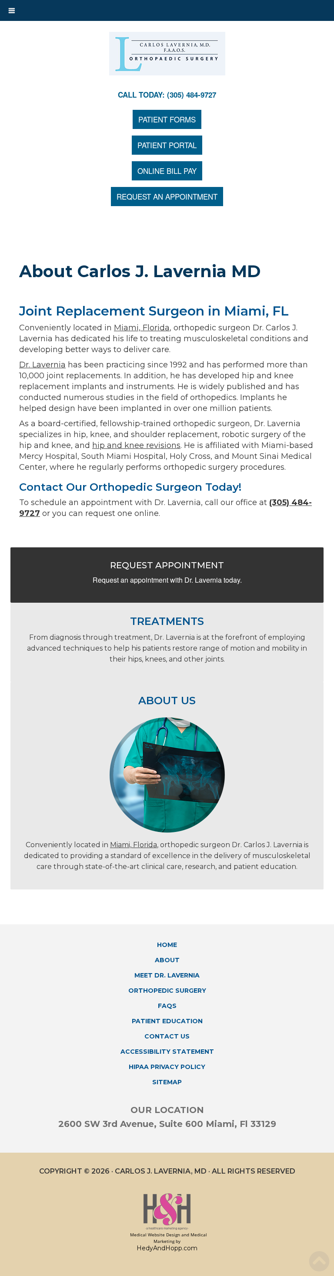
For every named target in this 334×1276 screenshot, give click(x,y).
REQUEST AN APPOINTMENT (167, 196)
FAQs (167, 1006)
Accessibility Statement (167, 1051)
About (167, 960)
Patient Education (167, 1021)
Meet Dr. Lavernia (167, 975)
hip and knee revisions (136, 445)
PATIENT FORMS (167, 119)
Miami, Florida (142, 328)
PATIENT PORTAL (167, 144)
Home (167, 945)
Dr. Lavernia (42, 365)
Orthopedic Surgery (167, 990)
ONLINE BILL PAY (167, 170)
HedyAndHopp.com (167, 1248)
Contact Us (167, 1036)
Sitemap (167, 1082)
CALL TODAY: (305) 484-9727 (167, 94)
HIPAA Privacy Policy (167, 1067)
